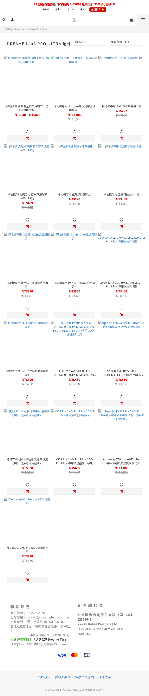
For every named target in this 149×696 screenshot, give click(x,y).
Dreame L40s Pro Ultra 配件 (31, 29)
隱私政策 (44, 677)
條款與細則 (63, 677)
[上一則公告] (5, 7)
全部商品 (8, 29)
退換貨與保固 (84, 677)
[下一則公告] (144, 7)
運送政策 (105, 677)
